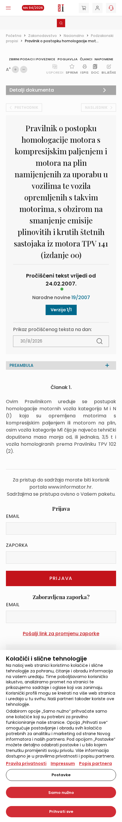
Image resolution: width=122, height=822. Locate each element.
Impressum (63, 763)
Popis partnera (95, 763)
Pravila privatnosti (26, 763)
